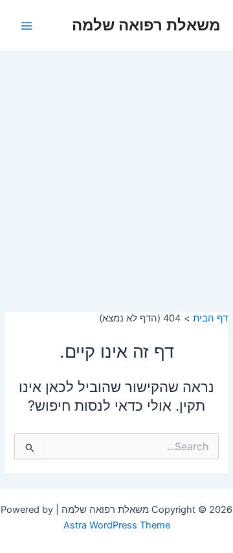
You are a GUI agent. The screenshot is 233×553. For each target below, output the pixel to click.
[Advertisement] (116, 174)
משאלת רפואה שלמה (146, 25)
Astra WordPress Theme (116, 525)
